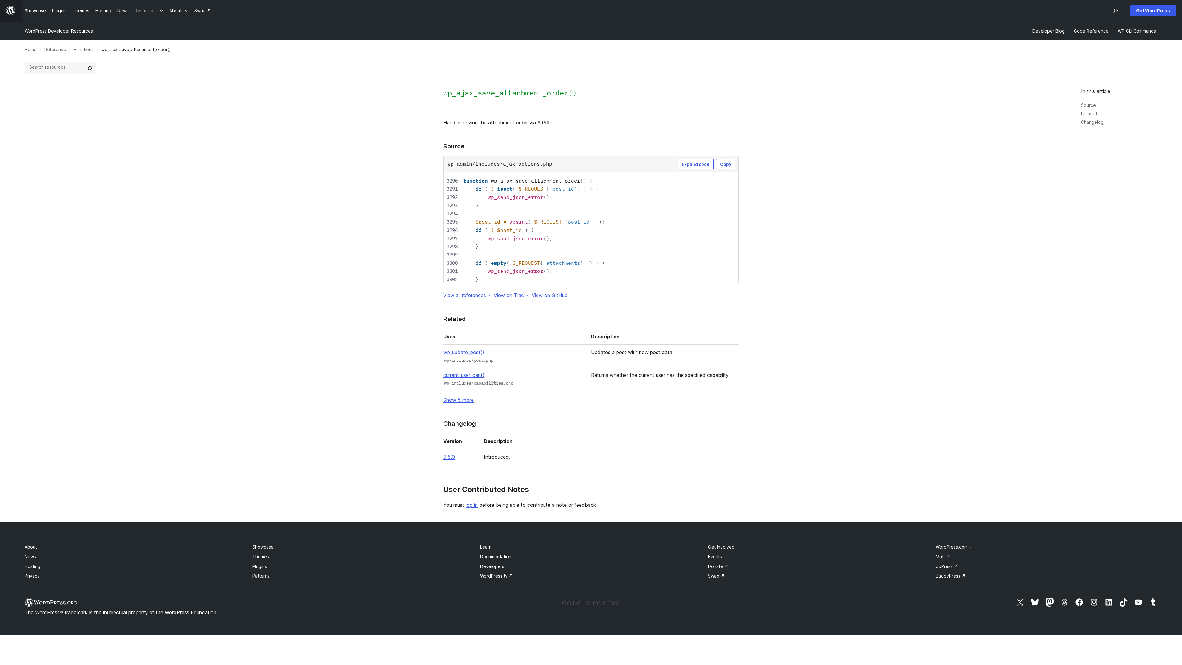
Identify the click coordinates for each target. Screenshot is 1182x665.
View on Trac (509, 295)
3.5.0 (449, 457)
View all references (464, 295)
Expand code (696, 164)
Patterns (261, 575)
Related (1089, 113)
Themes (260, 556)
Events (715, 556)
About (31, 547)
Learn (486, 547)
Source (1088, 105)
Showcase (263, 547)
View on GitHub (550, 295)
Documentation (495, 556)
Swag (716, 575)
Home (31, 49)
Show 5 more (458, 400)
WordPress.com (954, 547)
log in (472, 505)
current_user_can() (463, 375)
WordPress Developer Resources (59, 31)
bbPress (947, 566)
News (30, 556)
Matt (943, 556)
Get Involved (721, 547)
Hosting (32, 566)
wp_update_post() (463, 352)
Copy (725, 164)
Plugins (259, 566)
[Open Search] (1115, 11)
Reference (55, 49)
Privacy (32, 575)
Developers (492, 566)
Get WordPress (1153, 10)
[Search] (90, 68)
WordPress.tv (496, 575)
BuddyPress (951, 575)
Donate (718, 566)
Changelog (1092, 122)
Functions (84, 49)
